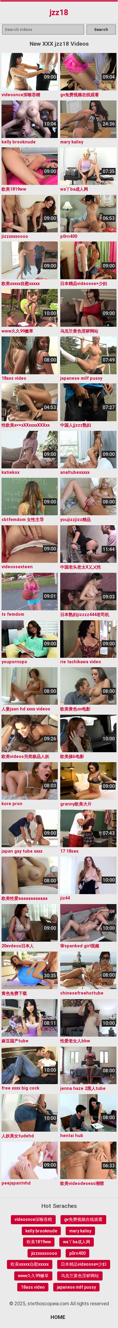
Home (58, 1317)
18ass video (33, 1287)
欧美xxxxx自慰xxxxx (30, 1264)
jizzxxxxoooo (44, 1253)
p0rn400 (77, 1253)
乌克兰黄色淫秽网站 (80, 1275)
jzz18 (59, 12)
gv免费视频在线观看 (83, 1219)
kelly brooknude (41, 1230)
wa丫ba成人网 (76, 1241)
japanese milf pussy (76, 1287)
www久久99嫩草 (33, 1275)
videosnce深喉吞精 (33, 1219)
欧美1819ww (39, 1241)
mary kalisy (80, 1230)
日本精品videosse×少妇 (84, 1264)
